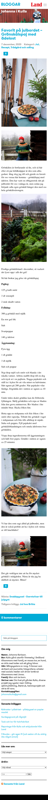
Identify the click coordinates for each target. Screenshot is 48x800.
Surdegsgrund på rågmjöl (13, 717)
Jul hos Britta (27, 604)
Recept (5, 47)
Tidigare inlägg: (10, 604)
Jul (37, 44)
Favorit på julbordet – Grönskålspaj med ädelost (21, 34)
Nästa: (5, 596)
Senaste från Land (14, 783)
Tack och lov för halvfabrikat (15, 721)
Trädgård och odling (22, 47)
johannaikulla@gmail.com (13, 694)
